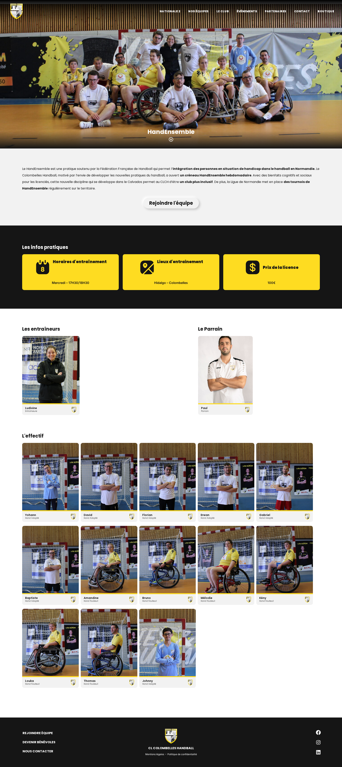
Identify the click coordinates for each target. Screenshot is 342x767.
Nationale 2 (170, 11)
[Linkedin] (318, 752)
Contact (302, 11)
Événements (247, 11)
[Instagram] (318, 742)
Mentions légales (154, 754)
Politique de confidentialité (182, 754)
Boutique (326, 11)
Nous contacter (38, 751)
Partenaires (275, 11)
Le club (223, 11)
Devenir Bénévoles (39, 742)
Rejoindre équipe (38, 733)
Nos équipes (198, 11)
